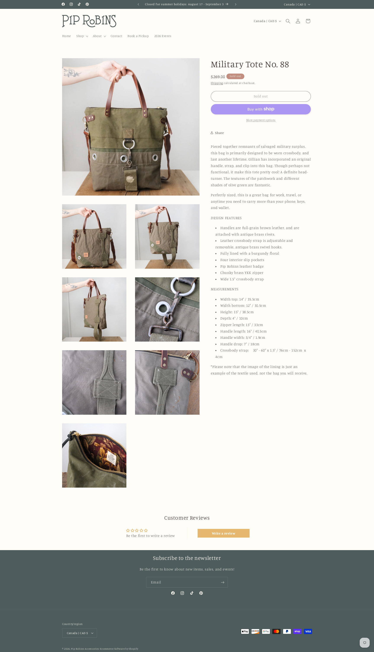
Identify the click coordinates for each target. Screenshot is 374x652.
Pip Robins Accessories (85, 648)
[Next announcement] (235, 4)
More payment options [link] (261, 119)
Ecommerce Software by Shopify (119, 648)
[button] (82, 36)
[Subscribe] (223, 582)
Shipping (217, 82)
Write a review (223, 533)
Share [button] (219, 132)
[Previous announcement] (138, 4)
